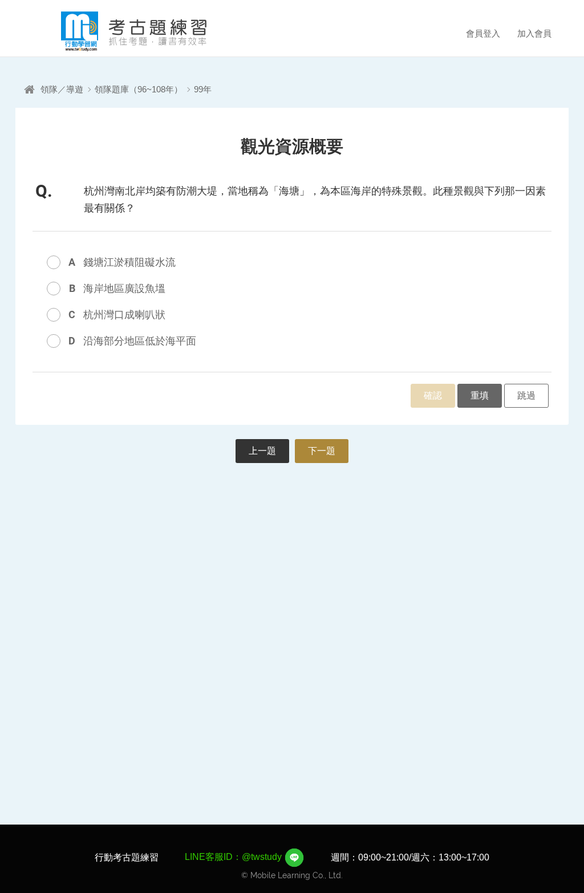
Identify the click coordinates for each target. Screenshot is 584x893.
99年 (203, 89)
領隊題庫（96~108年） (138, 89)
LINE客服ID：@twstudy (234, 857)
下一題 (321, 451)
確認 (433, 395)
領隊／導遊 (61, 89)
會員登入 (483, 33)
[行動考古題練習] (118, 31)
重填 (480, 395)
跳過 (526, 395)
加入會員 (534, 33)
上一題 (262, 451)
